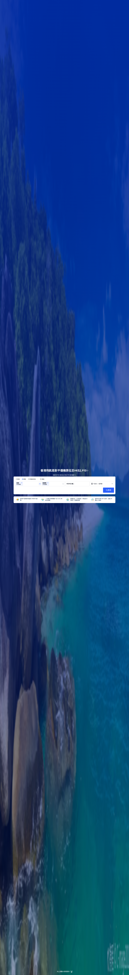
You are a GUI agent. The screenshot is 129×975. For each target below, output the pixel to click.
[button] (117, 2)
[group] (27, 483)
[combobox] (50, 484)
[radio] (17, 479)
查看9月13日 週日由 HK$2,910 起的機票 (64, 475)
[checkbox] (42, 479)
